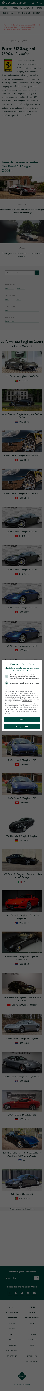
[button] (22, 687)
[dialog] (22, 695)
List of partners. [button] (27, 701)
